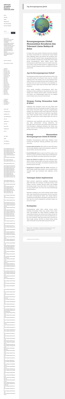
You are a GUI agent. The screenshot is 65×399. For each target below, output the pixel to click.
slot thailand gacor (7, 116)
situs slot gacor (7, 143)
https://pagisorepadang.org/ (9, 169)
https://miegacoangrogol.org (9, 239)
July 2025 (5, 78)
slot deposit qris (7, 111)
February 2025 (6, 84)
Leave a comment (31, 230)
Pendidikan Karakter (30, 229)
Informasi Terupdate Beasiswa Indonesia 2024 (9, 7)
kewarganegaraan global (50, 227)
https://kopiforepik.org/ (8, 173)
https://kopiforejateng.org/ (9, 149)
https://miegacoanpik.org (10, 246)
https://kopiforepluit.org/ (8, 174)
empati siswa (42, 227)
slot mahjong (6, 141)
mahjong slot (6, 128)
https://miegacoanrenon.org (9, 202)
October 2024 (6, 88)
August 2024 (6, 89)
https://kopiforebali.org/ (8, 187)
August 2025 (6, 77)
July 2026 (5, 69)
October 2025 (6, 74)
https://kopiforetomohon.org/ (9, 175)
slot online (6, 136)
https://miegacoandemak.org (9, 368)
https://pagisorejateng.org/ (9, 170)
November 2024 (7, 86)
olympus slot (6, 121)
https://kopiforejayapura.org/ (9, 152)
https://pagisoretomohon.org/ (9, 167)
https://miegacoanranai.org (9, 214)
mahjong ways (6, 114)
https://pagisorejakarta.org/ (9, 163)
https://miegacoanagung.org (9, 211)
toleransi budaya (48, 229)
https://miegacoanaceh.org (9, 213)
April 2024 (6, 92)
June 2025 (6, 79)
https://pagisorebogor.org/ (9, 180)
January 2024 (6, 94)
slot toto (5, 119)
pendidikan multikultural (39, 229)
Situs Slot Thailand (7, 25)
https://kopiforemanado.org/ (9, 190)
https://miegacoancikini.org (9, 233)
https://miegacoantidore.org (9, 212)
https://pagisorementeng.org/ (9, 165)
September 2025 (7, 75)
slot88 (5, 138)
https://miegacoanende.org (9, 209)
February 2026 (6, 70)
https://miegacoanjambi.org (9, 263)
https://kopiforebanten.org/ (9, 148)
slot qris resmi (48, 58)
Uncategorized (6, 102)
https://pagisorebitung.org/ (9, 168)
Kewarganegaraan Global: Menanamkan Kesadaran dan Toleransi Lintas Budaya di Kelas (41, 45)
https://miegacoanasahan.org (9, 344)
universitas (6, 104)
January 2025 (6, 85)
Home (5, 15)
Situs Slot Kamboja (7, 23)
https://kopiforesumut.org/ (9, 151)
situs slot (5, 123)
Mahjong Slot (6, 21)
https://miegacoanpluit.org (9, 247)
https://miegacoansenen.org (9, 225)
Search (5, 31)
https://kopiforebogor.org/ (9, 189)
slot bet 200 (6, 109)
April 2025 (6, 81)
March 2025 (6, 83)
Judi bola (5, 17)
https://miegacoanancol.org (9, 382)
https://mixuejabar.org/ (8, 191)
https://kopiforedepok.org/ (9, 186)
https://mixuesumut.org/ (8, 192)
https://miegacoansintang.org (9, 203)
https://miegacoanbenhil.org (9, 231)
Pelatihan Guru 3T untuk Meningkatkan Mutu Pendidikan (8, 41)
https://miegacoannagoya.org (9, 272)
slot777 (5, 131)
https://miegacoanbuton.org (9, 340)
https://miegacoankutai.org (9, 360)
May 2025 (6, 80)
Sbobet (5, 19)
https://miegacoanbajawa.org (9, 308)
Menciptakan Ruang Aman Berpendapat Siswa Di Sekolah (9, 54)
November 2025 (7, 73)
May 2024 (6, 91)
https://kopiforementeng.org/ (9, 171)
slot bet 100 (6, 126)
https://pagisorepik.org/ (8, 159)
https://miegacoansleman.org (9, 271)
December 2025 (7, 72)
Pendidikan (6, 101)
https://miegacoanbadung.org (9, 329)
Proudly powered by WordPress (33, 239)
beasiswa (5, 100)
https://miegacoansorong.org (9, 264)
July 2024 (5, 90)
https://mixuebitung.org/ (8, 153)
